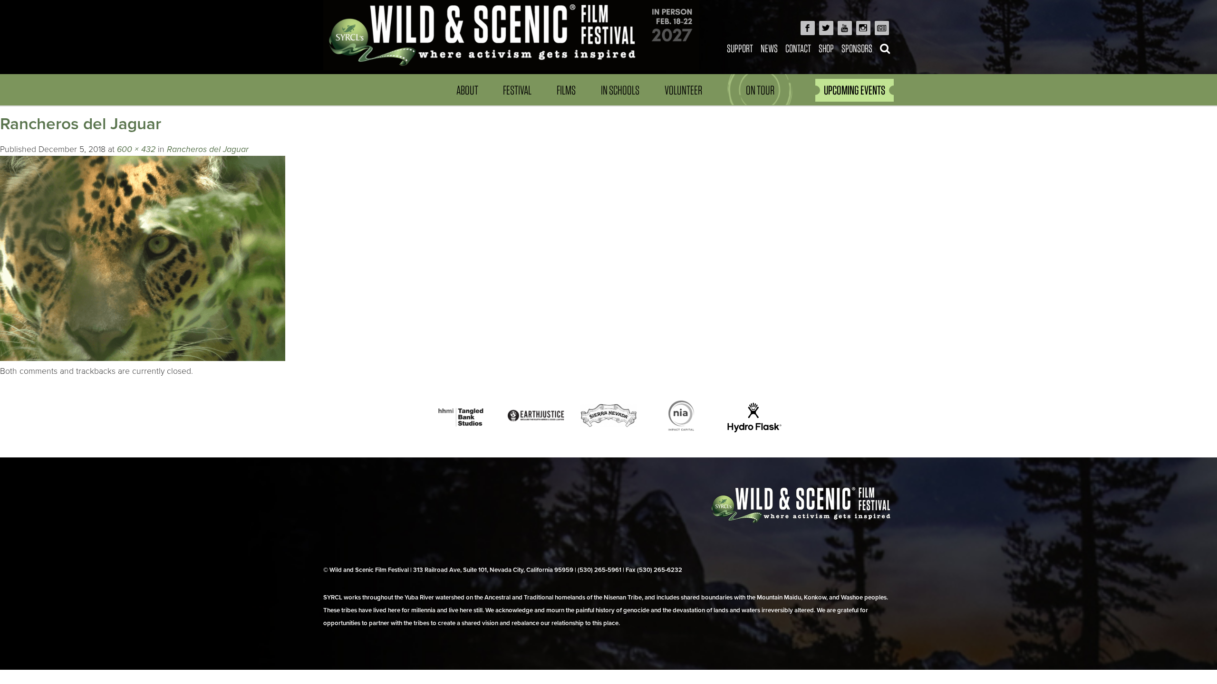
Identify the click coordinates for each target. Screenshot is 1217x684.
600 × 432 (136, 149)
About (467, 90)
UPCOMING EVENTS (854, 90)
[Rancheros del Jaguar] (142, 358)
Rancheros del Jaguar (208, 149)
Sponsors (856, 48)
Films (566, 90)
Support (740, 48)
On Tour (760, 90)
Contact (798, 48)
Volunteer (683, 90)
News (769, 48)
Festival (517, 90)
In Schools (620, 90)
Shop (826, 48)
